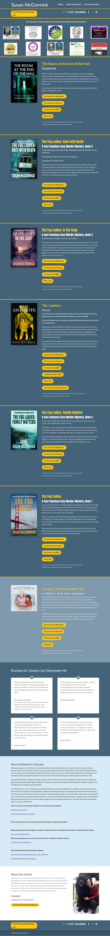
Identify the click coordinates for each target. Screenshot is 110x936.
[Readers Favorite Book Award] (77, 39)
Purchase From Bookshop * (54, 96)
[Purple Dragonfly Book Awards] (33, 55)
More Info (48, 116)
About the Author (73, 4)
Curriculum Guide (91, 4)
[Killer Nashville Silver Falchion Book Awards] (33, 39)
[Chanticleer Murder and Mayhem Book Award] (11, 39)
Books (60, 4)
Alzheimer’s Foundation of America (23, 814)
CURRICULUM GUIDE (53, 374)
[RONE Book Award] (99, 39)
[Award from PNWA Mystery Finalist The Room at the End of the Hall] (77, 55)
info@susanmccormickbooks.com (22, 899)
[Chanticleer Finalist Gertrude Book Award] (55, 55)
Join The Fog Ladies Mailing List (23, 13)
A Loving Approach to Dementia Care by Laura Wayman (29, 854)
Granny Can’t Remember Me (20, 834)
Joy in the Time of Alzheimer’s (21, 842)
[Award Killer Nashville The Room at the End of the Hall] (99, 55)
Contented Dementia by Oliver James (23, 858)
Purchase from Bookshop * (54, 625)
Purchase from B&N (51, 109)
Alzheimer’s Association (19, 810)
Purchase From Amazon (53, 103)
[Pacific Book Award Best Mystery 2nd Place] (11, 55)
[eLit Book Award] (55, 39)
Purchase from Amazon (53, 631)
